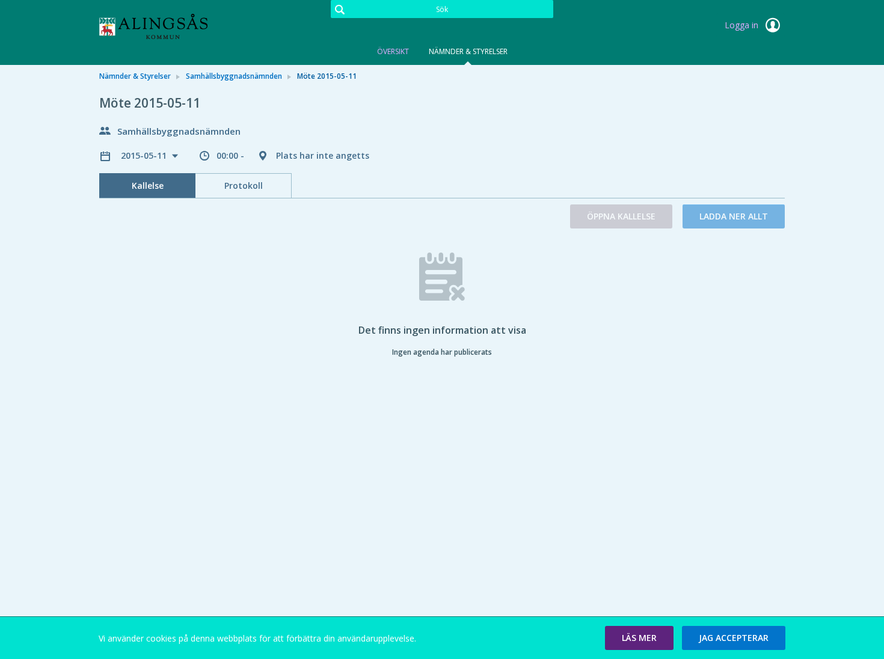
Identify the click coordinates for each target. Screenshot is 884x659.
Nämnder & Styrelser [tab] (468, 51)
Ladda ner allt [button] (733, 216)
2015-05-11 (145, 155)
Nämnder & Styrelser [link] (135, 76)
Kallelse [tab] (148, 185)
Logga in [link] (743, 25)
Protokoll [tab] (243, 185)
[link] (159, 26)
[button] (639, 638)
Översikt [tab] (393, 51)
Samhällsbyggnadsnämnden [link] (234, 76)
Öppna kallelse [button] (621, 216)
